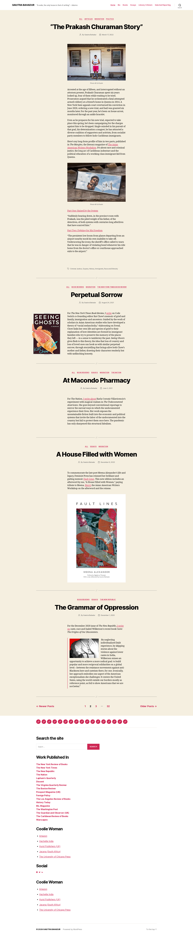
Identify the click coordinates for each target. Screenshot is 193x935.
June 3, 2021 (108, 388)
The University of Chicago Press (55, 856)
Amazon (43, 836)
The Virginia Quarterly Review (51, 785)
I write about (89, 399)
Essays (133, 5)
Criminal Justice (76, 269)
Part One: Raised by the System (82, 210)
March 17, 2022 (107, 35)
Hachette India (46, 841)
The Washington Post (47, 809)
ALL (80, 19)
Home (112, 5)
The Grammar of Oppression (96, 607)
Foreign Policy (43, 795)
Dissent (40, 781)
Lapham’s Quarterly (46, 778)
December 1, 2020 (108, 615)
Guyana (85, 269)
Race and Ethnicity (111, 269)
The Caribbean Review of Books (52, 816)
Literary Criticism (145, 5)
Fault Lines (88, 479)
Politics (110, 19)
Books (125, 5)
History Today (43, 802)
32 (108, 706)
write (109, 313)
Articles (88, 19)
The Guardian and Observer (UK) (52, 813)
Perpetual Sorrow (96, 294)
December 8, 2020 (108, 462)
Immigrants (99, 269)
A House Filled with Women (96, 454)
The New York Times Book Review (112, 287)
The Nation (116, 372)
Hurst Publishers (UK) (49, 846)
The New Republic (108, 599)
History (91, 269)
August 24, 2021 (108, 303)
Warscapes (42, 820)
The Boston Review (46, 788)
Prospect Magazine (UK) (48, 792)
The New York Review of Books (51, 764)
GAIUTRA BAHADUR (23, 5)
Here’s (88, 485)
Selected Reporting (163, 5)
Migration (99, 19)
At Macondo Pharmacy (96, 380)
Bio (119, 5)
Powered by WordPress (72, 929)
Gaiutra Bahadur (90, 35)
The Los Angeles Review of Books (53, 799)
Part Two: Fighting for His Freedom (85, 230)
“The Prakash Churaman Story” (96, 27)
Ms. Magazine (43, 806)
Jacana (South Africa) (50, 851)
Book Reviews (78, 287)
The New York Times (46, 767)
